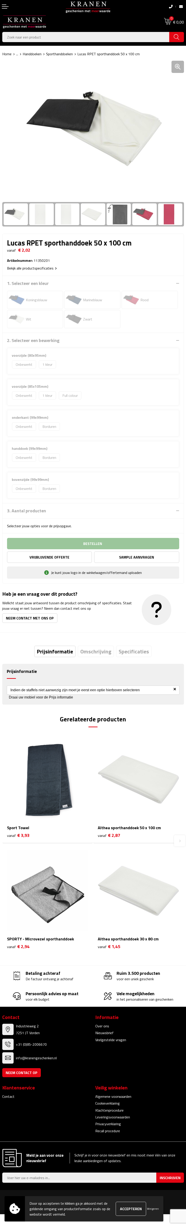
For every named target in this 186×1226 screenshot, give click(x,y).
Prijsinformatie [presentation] (55, 651)
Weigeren (153, 1209)
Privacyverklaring (108, 1124)
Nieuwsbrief (104, 1033)
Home (7, 54)
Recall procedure (107, 1131)
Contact (8, 1096)
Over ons (102, 1026)
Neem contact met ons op (30, 618)
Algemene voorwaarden (113, 1096)
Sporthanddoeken (59, 54)
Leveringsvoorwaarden (112, 1117)
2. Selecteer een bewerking (33, 340)
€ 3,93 (18, 835)
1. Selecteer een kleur (28, 283)
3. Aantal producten (26, 511)
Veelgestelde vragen (110, 1040)
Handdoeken (32, 54)
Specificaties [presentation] (134, 651)
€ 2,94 (18, 947)
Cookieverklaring (107, 1103)
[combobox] (85, 37)
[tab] (55, 651)
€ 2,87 (109, 835)
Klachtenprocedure (109, 1110)
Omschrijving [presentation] (95, 651)
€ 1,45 (109, 947)
